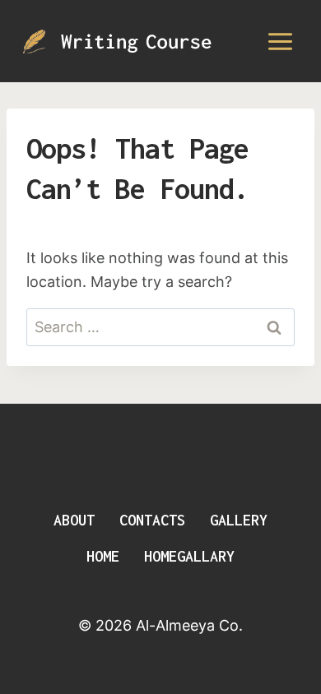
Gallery (239, 520)
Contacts (152, 520)
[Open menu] (279, 41)
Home (102, 556)
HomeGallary (189, 556)
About (74, 520)
